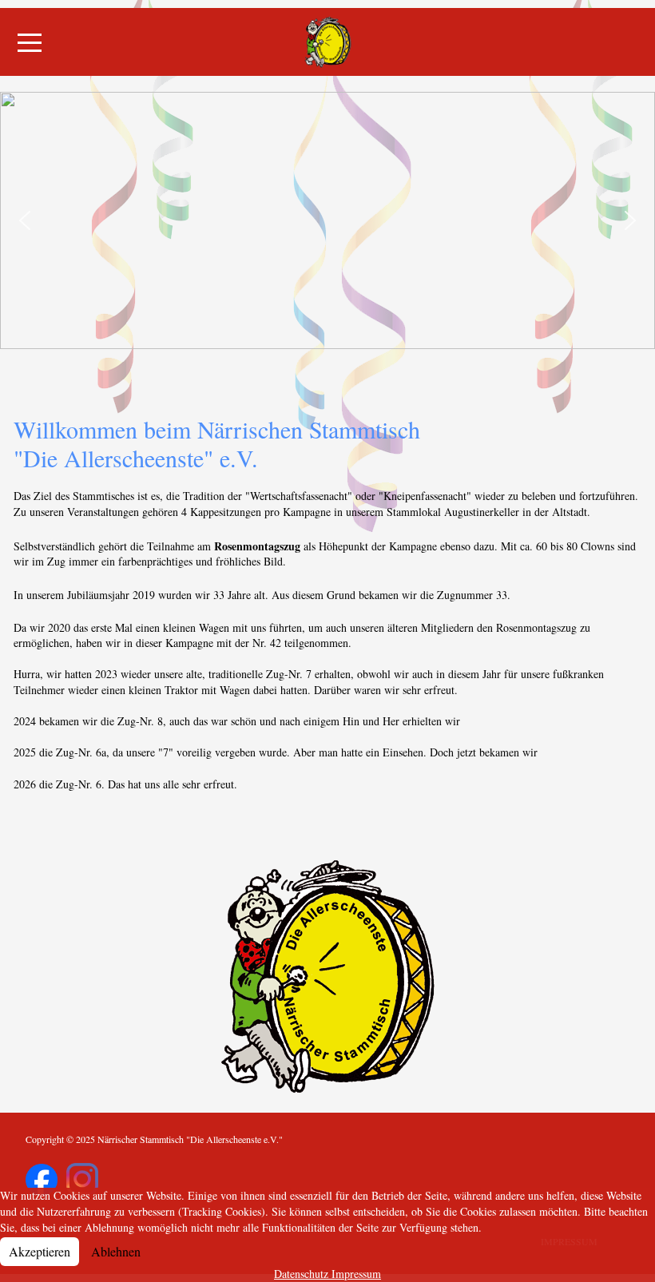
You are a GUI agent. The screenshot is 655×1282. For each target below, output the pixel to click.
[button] (25, 220)
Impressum (356, 1273)
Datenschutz (301, 1273)
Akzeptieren (39, 1251)
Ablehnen (116, 1251)
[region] (327, 220)
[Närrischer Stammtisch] (328, 42)
